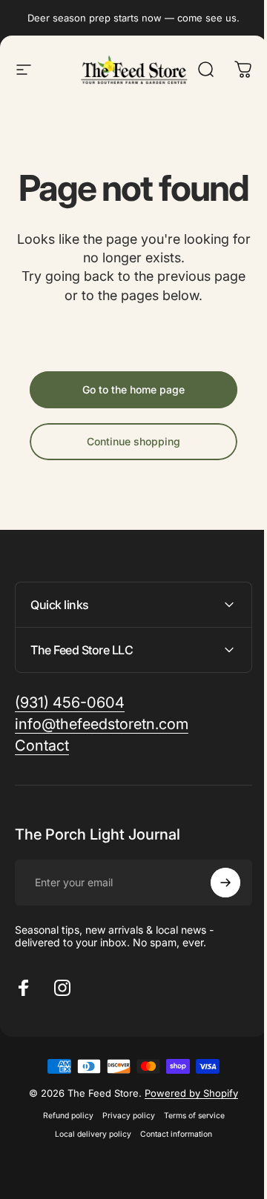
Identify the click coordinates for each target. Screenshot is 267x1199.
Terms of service (188, 1151)
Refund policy (62, 1151)
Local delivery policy (88, 1170)
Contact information (171, 1170)
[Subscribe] (214, 918)
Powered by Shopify (186, 1129)
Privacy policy (122, 1151)
